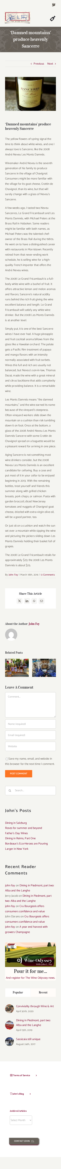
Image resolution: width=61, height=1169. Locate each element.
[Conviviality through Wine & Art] (9, 1006)
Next (50, 63)
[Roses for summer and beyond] (17, 668)
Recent (43, 992)
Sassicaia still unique (28, 1039)
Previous (39, 63)
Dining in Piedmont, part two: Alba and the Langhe (33, 1022)
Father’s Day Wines (44, 663)
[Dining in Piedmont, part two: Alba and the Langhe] (9, 1023)
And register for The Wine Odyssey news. (30, 974)
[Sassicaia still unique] (9, 1039)
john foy (10, 885)
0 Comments (48, 575)
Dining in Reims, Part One (20, 838)
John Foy (13, 575)
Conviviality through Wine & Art (35, 1006)
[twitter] (54, 5)
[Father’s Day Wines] (44, 668)
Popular (18, 992)
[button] (7, 667)
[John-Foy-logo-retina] (17, 13)
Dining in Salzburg (16, 823)
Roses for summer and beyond (17, 661)
